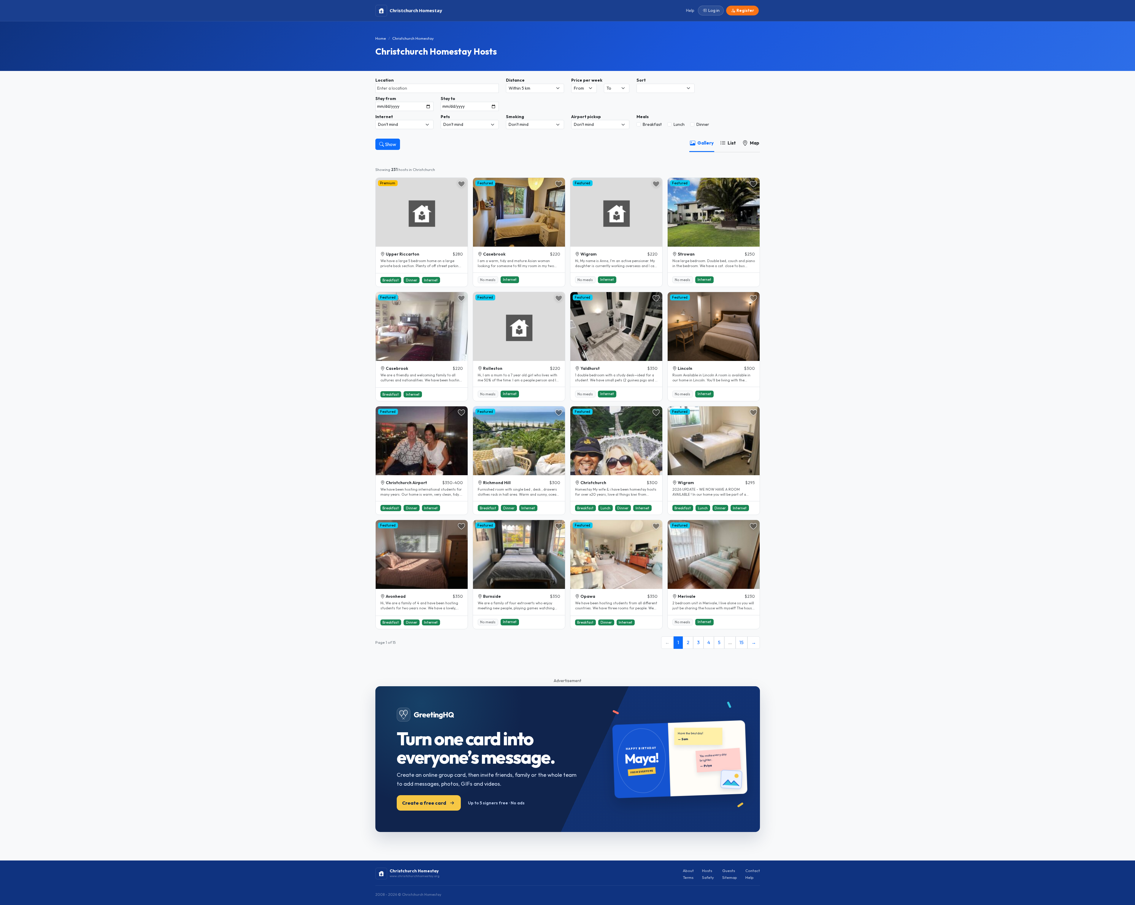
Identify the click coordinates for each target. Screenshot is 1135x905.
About (688, 870)
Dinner (702, 124)
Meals (642, 116)
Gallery (705, 143)
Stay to (448, 98)
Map (754, 143)
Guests (728, 870)
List (732, 143)
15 (741, 642)
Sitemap (729, 877)
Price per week (586, 80)
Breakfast (652, 124)
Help (749, 877)
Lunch (679, 124)
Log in (714, 10)
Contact (752, 870)
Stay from (385, 98)
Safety (708, 877)
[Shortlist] (461, 184)
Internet (384, 116)
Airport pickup (586, 116)
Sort (641, 80)
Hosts (707, 870)
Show (390, 144)
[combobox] (437, 88)
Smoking (515, 116)
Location (384, 80)
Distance (515, 80)
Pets (445, 116)
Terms (688, 877)
